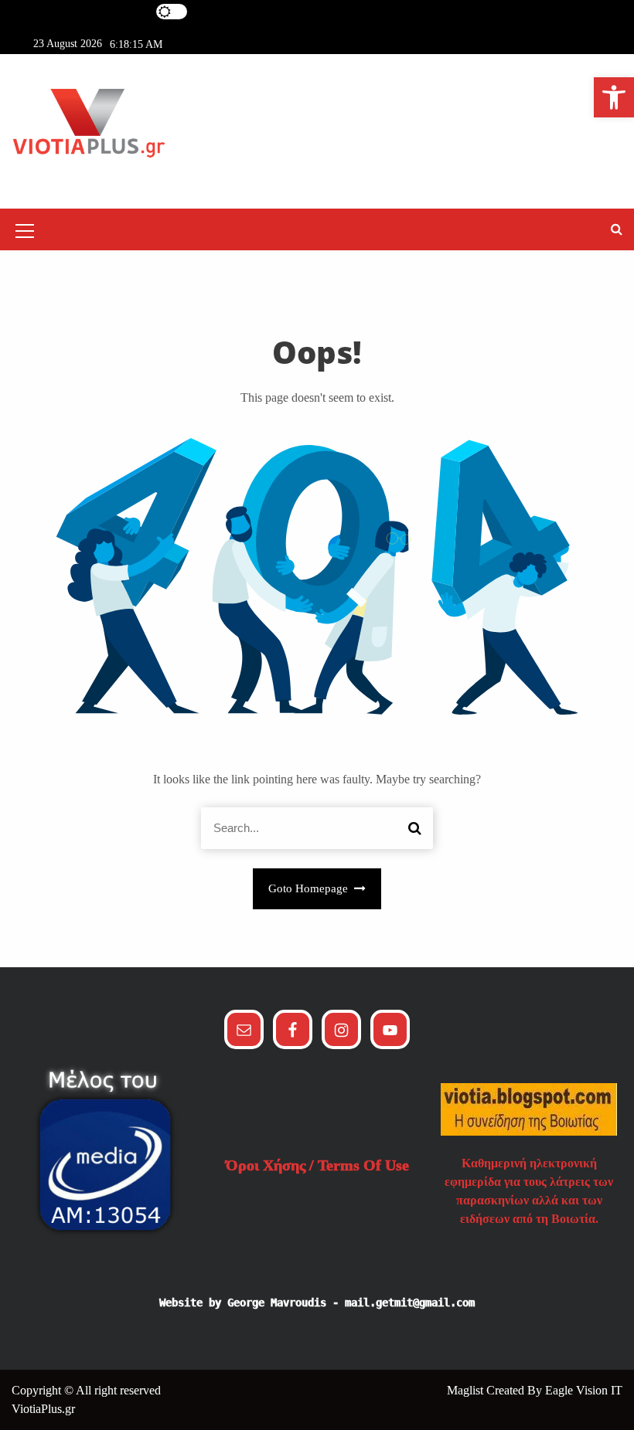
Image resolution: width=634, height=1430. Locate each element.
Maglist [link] (466, 1390)
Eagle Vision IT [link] (583, 1390)
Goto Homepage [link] (309, 888)
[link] (614, 97)
